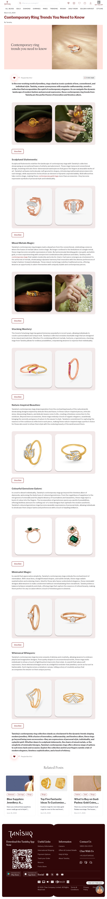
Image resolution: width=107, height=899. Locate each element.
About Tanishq (64, 858)
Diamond (26, 9)
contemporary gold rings (48, 176)
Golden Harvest (87, 9)
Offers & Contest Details (68, 850)
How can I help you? (95, 883)
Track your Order (44, 858)
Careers (62, 846)
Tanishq (9, 22)
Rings (45, 9)
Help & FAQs (63, 854)
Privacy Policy (86, 888)
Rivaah (63, 9)
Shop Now (17, 151)
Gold (18, 9)
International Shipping (46, 850)
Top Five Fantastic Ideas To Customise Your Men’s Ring (52, 802)
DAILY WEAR (73, 9)
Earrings (36, 9)
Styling (100, 9)
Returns (41, 862)
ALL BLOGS (9, 9)
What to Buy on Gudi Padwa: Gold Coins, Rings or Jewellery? (86, 802)
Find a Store (42, 866)
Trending (54, 9)
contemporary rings (20, 257)
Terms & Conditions (75, 888)
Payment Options (44, 854)
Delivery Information (45, 846)
